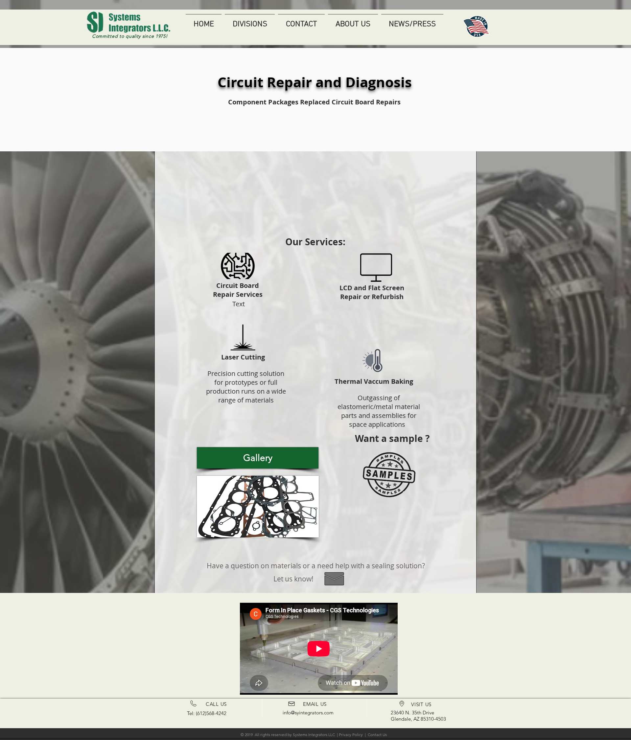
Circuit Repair (265, 82)
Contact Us (377, 734)
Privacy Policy (351, 734)
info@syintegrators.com (308, 712)
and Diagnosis (362, 82)
